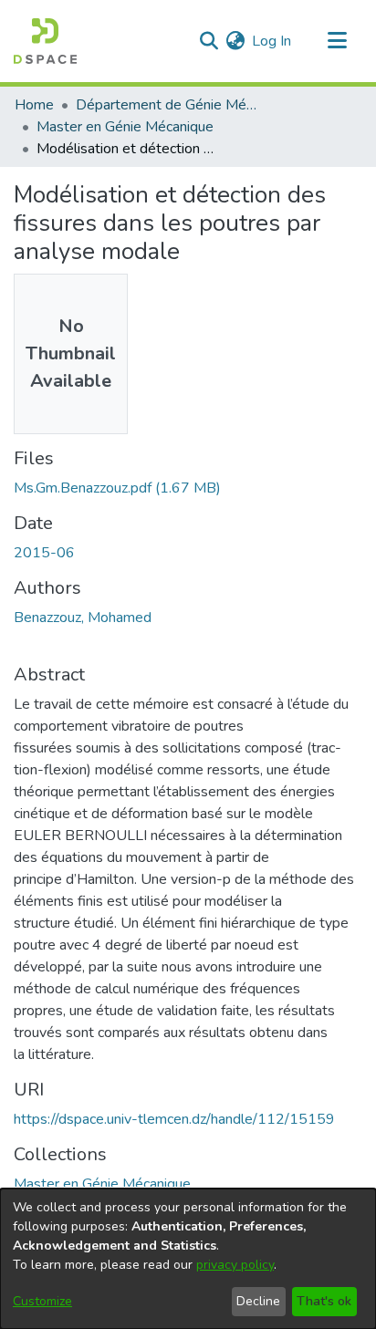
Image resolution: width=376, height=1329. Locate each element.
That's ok (324, 1301)
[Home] (45, 41)
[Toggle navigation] (336, 41)
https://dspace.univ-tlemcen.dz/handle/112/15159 (174, 1119)
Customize (42, 1301)
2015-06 (44, 553)
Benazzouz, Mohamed (82, 617)
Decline (258, 1301)
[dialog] (188, 1259)
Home (34, 105)
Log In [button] (272, 41)
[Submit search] (208, 41)
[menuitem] (235, 41)
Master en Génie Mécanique (125, 127)
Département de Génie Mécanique (167, 105)
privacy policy (235, 1264)
